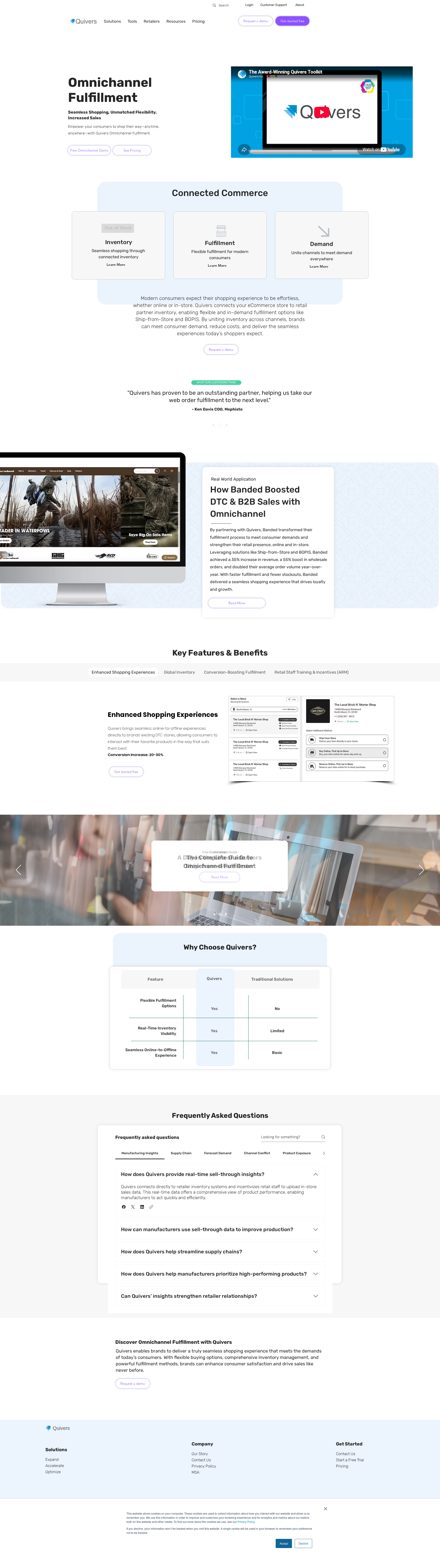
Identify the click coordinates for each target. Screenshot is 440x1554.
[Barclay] (220, 425)
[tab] (123, 672)
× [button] (325, 1507)
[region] (118, 228)
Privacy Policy (246, 1522)
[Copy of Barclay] (226, 425)
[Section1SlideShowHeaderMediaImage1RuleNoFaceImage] (214, 914)
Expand (52, 1459)
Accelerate (54, 1465)
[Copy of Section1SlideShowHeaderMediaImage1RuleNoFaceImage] (220, 914)
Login (249, 5)
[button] (112, 21)
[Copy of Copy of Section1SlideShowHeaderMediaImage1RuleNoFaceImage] (226, 914)
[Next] (414, 401)
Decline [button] (303, 1543)
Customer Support (273, 5)
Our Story (200, 1453)
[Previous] (25, 401)
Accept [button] (284, 1543)
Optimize (53, 1472)
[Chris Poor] (213, 425)
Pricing (342, 1466)
